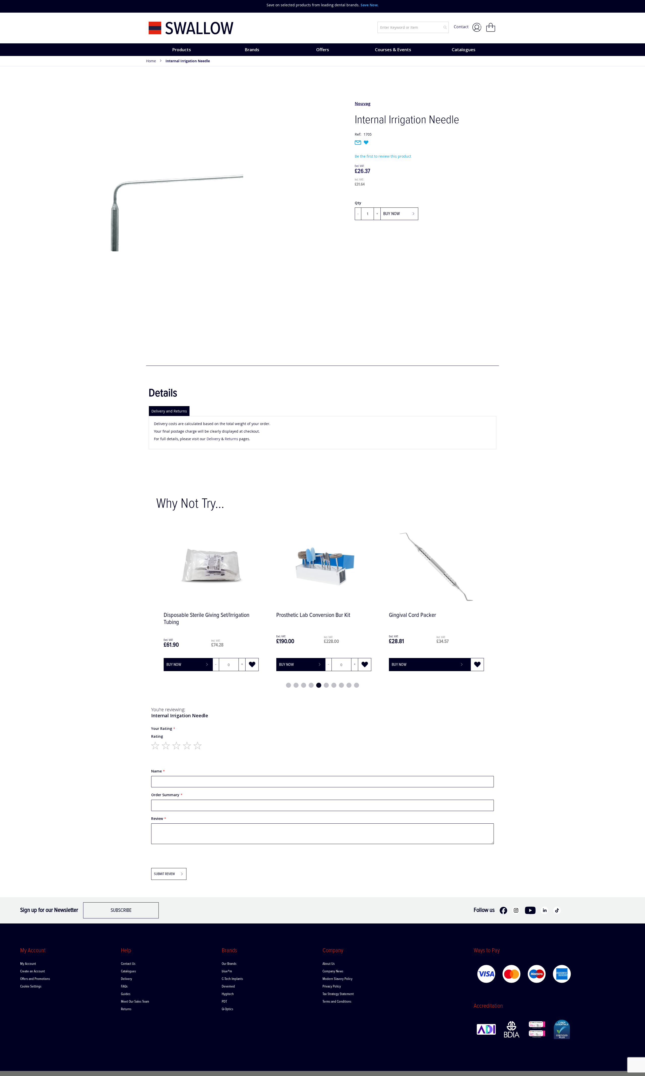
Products (181, 49)
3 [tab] (303, 685)
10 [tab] (356, 685)
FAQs (124, 986)
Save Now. (369, 5)
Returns (231, 438)
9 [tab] (348, 685)
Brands (252, 49)
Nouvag (362, 103)
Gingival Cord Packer (411, 615)
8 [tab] (341, 685)
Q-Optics (227, 1009)
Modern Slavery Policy (337, 979)
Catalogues (463, 49)
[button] (250, 664)
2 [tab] (296, 685)
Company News (332, 971)
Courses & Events (393, 49)
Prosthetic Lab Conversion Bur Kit (312, 615)
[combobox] (413, 27)
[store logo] (191, 28)
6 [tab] (326, 685)
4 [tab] (311, 685)
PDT (225, 1001)
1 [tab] (288, 685)
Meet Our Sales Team (135, 1001)
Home (151, 60)
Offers (322, 49)
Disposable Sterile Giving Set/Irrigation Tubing (205, 618)
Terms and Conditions (336, 1001)
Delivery (213, 438)
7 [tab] (333, 685)
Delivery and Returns (169, 411)
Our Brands (229, 964)
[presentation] (154, 5)
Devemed (228, 986)
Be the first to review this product (383, 156)
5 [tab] (318, 685)
